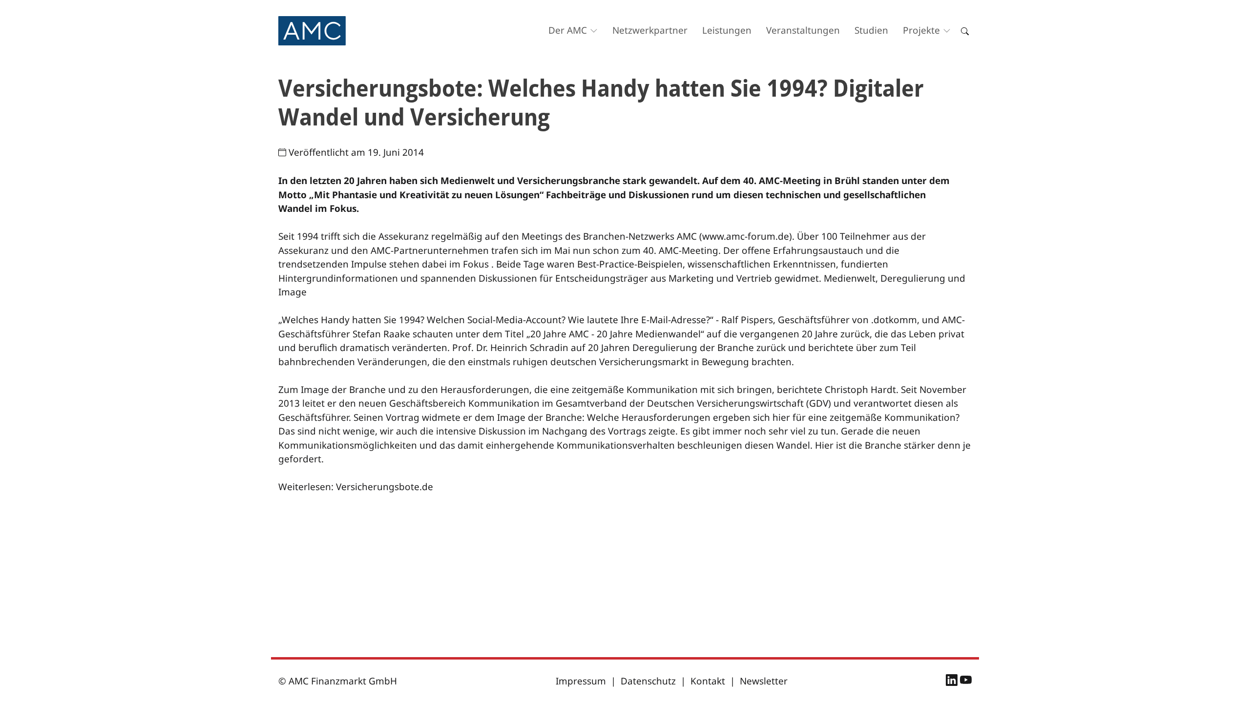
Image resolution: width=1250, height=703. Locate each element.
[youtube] (966, 681)
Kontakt (707, 681)
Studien (871, 30)
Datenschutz (648, 681)
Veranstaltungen (803, 30)
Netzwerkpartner (650, 30)
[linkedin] (953, 681)
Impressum (581, 681)
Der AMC (567, 30)
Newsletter (764, 681)
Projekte (921, 30)
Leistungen (726, 30)
